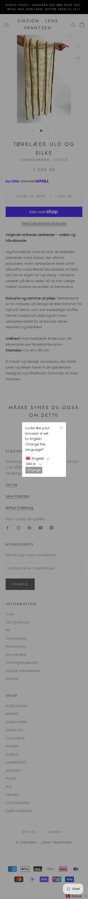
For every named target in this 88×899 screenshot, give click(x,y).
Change (34, 470)
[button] (37, 458)
